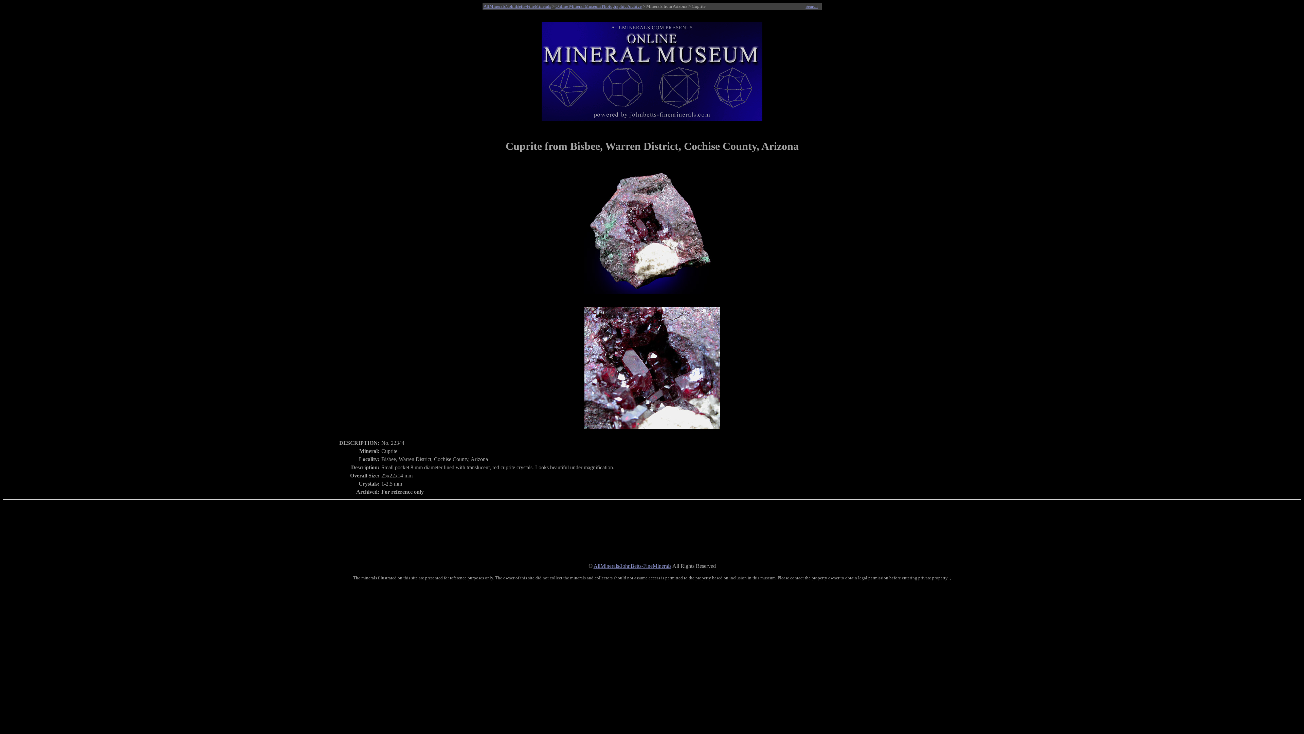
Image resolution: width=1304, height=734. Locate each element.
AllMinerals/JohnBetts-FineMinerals (517, 6)
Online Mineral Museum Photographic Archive (599, 6)
